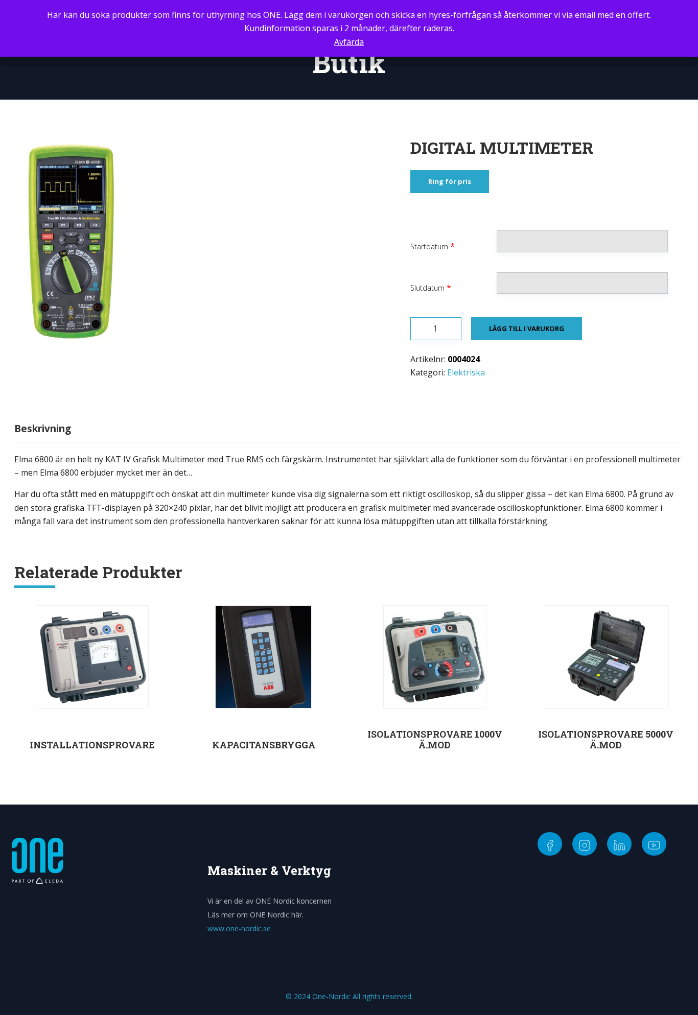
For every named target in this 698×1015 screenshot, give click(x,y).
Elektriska (466, 372)
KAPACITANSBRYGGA (263, 745)
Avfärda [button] (349, 42)
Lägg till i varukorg (526, 328)
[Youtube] (654, 844)
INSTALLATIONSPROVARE (92, 745)
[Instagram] (584, 844)
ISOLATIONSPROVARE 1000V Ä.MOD (434, 739)
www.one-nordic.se (239, 928)
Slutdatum (427, 288)
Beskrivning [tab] (42, 428)
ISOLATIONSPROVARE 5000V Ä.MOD (605, 739)
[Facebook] (550, 844)
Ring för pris (449, 181)
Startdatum (429, 246)
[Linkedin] (619, 844)
